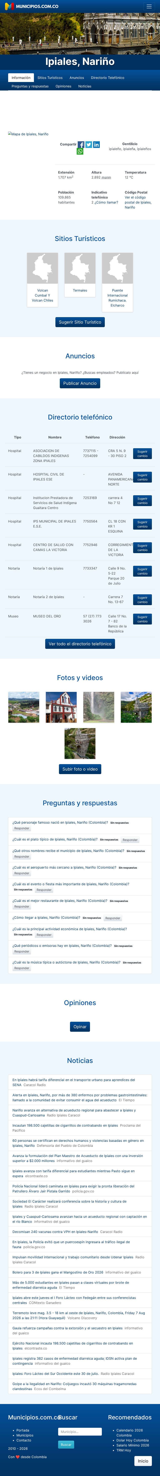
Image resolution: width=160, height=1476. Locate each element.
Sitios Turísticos (50, 78)
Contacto (23, 1440)
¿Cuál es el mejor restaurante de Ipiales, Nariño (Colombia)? (70, 901)
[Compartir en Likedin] (96, 144)
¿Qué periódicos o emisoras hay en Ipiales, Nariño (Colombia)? (72, 945)
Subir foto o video (80, 769)
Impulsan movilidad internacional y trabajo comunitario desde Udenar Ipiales (72, 1257)
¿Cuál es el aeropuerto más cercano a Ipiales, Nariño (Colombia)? (74, 867)
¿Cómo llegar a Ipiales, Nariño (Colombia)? (56, 917)
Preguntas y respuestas (30, 86)
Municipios (24, 1435)
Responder (21, 828)
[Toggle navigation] (149, 6)
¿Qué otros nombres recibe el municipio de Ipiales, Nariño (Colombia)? (78, 851)
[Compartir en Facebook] (81, 144)
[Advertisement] (80, 116)
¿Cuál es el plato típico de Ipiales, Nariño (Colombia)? (65, 839)
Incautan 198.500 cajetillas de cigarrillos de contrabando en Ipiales (65, 1125)
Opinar (80, 1026)
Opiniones (63, 86)
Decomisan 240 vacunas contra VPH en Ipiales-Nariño (55, 1232)
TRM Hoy (123, 1450)
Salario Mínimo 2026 (132, 1445)
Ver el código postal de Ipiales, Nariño (138, 202)
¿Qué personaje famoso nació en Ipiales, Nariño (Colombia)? (70, 822)
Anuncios (77, 78)
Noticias (84, 86)
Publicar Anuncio (80, 383)
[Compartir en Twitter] (88, 144)
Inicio (143, 1461)
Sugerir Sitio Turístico (80, 322)
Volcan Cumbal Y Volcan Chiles (42, 295)
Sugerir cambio (143, 454)
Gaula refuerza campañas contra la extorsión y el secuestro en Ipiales (67, 1328)
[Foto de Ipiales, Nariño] (23, 707)
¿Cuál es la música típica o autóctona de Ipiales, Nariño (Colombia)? (76, 962)
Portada (22, 1430)
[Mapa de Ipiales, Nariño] (28, 134)
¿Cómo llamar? (106, 202)
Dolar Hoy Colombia (132, 1440)
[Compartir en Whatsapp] (80, 151)
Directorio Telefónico (107, 78)
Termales (80, 290)
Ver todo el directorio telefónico (80, 643)
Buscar (66, 1444)
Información (21, 78)
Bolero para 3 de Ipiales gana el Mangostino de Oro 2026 (57, 1272)
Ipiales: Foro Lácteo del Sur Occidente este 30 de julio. (55, 1374)
